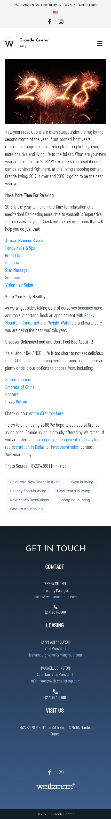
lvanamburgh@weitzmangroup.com (55, 654)
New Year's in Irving (73, 491)
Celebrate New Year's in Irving (35, 482)
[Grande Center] (9, 43)
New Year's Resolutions (29, 500)
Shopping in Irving (74, 500)
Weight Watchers (62, 323)
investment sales (65, 447)
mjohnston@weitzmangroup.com (55, 680)
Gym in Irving (82, 482)
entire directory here (46, 413)
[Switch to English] (55, 12)
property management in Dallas (66, 439)
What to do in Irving (26, 509)
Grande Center (34, 40)
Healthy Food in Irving (28, 491)
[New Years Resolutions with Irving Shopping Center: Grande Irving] (55, 91)
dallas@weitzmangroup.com (55, 596)
